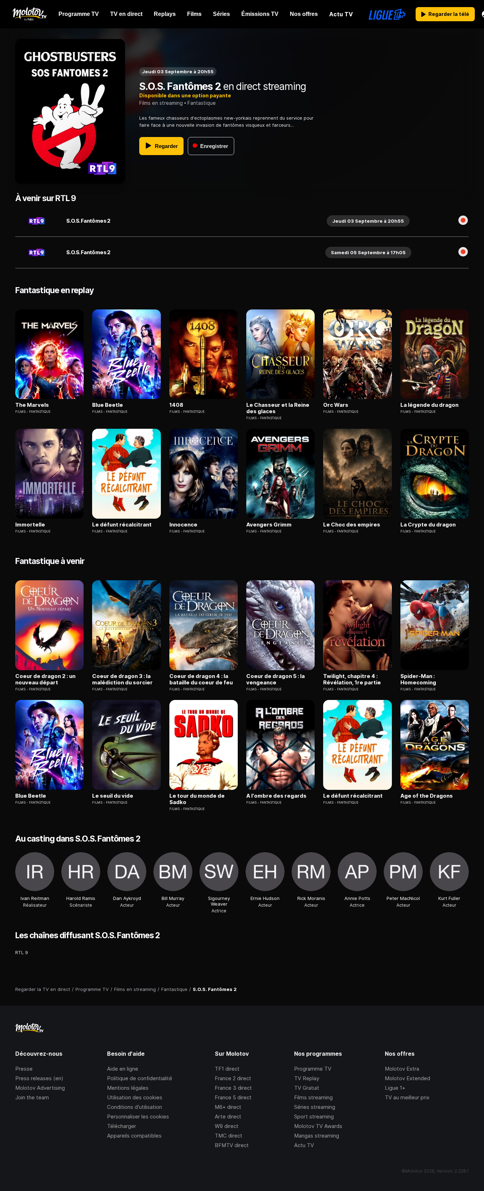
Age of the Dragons (426, 796)
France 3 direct (233, 1087)
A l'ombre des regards (276, 796)
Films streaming (313, 1097)
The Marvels (32, 405)
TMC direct (228, 1135)
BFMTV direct (232, 1145)
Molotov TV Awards (318, 1126)
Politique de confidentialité (139, 1078)
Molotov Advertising (40, 1087)
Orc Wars (335, 405)
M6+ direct (228, 1107)
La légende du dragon (429, 405)
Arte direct (228, 1116)
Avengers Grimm (269, 525)
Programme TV (312, 1068)
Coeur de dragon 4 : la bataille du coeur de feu (201, 679)
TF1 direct (227, 1068)
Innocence (183, 525)
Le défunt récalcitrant (122, 525)
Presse (24, 1068)
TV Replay (306, 1078)
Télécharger (121, 1126)
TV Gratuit (306, 1087)
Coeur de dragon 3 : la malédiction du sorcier (122, 679)
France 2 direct (233, 1078)
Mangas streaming (316, 1135)
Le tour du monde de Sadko (197, 799)
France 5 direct (233, 1097)
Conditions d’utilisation (134, 1107)
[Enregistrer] (463, 221)
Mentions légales (127, 1087)
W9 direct (226, 1126)
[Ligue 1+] (387, 14)
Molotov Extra (402, 1068)
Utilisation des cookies (134, 1097)
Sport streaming (314, 1116)
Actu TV (304, 1145)
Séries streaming (314, 1107)
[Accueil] (29, 14)
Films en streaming (161, 103)
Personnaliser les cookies (138, 1116)
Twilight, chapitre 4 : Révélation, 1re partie (352, 679)
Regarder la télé (448, 14)
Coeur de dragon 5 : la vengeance (275, 679)
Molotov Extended (407, 1078)
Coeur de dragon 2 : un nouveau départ (45, 679)
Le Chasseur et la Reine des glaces (277, 408)
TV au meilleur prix (407, 1097)
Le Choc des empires (351, 525)
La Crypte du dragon (428, 525)
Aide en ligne (122, 1068)
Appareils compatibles (134, 1135)
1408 (176, 405)
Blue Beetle (107, 405)
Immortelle (30, 525)
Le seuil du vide (112, 796)
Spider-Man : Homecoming (418, 679)
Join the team (32, 1097)
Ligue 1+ (395, 1087)
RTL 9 (21, 952)
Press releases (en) (39, 1078)
